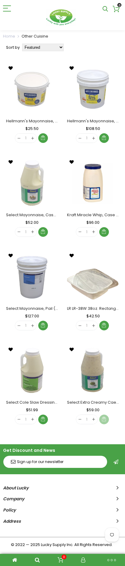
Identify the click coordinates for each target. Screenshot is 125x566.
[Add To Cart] (43, 138)
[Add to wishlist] (10, 67)
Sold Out (104, 419)
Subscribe (116, 462)
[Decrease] (19, 138)
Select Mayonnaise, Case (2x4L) (37, 215)
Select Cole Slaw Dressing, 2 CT (37, 402)
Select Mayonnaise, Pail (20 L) (35, 308)
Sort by (13, 47)
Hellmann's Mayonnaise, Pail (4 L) (39, 121)
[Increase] (32, 138)
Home (9, 36)
